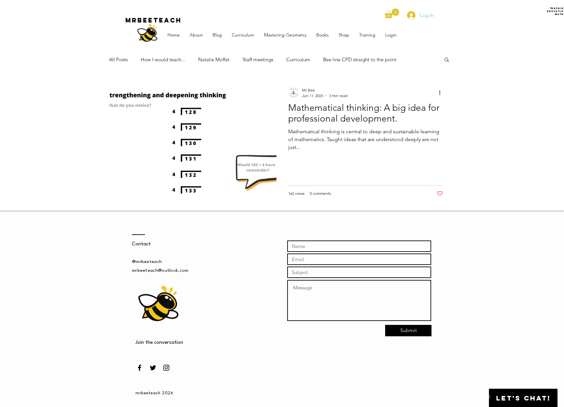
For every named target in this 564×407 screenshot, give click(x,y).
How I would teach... (163, 59)
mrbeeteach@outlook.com (160, 270)
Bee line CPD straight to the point (359, 59)
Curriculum (298, 59)
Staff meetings (258, 59)
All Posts (118, 59)
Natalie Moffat (213, 59)
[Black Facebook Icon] (139, 368)
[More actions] (442, 92)
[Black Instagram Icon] (166, 368)
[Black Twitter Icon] (153, 368)
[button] (391, 13)
